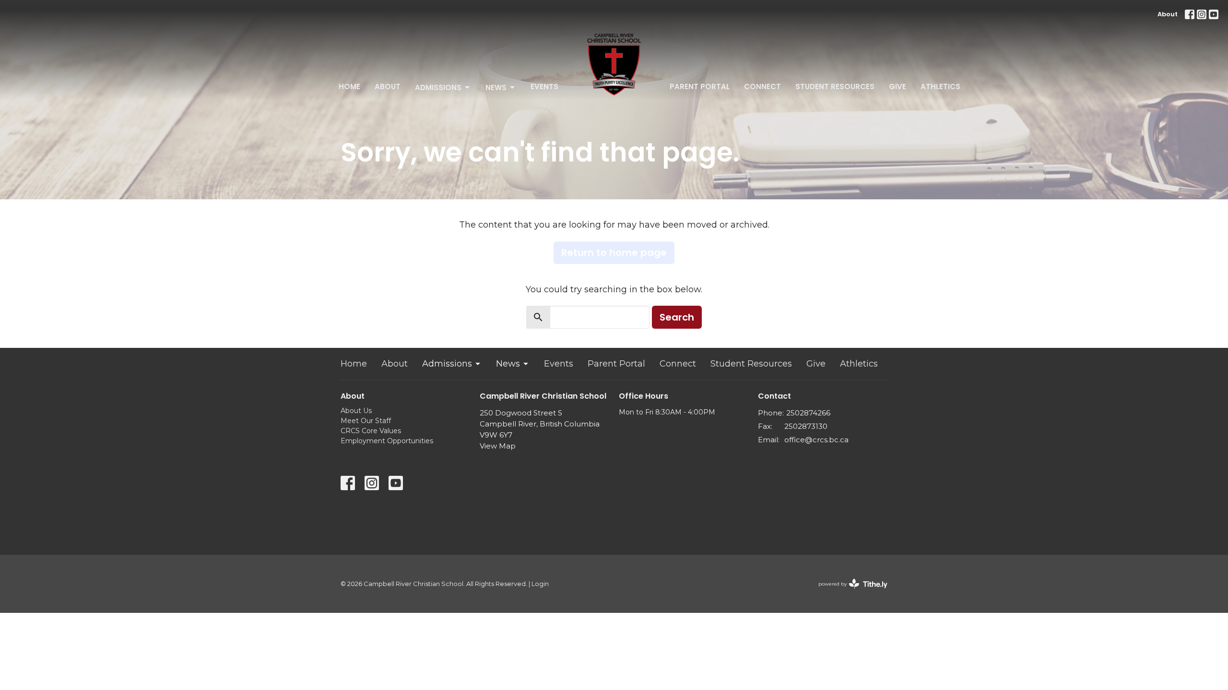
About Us (356, 410)
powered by (848, 592)
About (1167, 14)
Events (544, 86)
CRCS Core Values (371, 430)
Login (540, 583)
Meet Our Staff (366, 420)
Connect (762, 86)
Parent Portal (700, 86)
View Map (498, 445)
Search (677, 317)
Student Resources (834, 86)
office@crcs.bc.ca (816, 439)
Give (897, 86)
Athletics (940, 86)
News (496, 87)
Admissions (438, 87)
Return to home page (614, 252)
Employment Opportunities (387, 441)
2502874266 (808, 412)
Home (349, 86)
